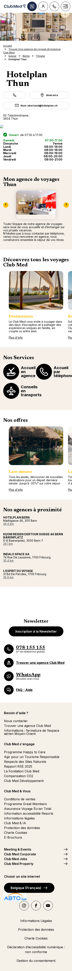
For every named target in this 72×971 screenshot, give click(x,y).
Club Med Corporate (20, 854)
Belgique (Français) (26, 888)
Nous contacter (16, 721)
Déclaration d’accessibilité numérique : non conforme (36, 949)
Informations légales (19, 818)
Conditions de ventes (19, 799)
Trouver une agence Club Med (27, 726)
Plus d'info (16, 337)
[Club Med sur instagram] (24, 905)
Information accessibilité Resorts (28, 813)
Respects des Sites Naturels (25, 762)
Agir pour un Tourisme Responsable (31, 757)
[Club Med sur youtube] (48, 905)
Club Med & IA (15, 823)
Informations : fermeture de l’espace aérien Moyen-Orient (31, 732)
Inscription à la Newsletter (36, 631)
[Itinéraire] (36, 126)
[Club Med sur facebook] (36, 905)
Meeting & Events (17, 849)
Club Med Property (18, 863)
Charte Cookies (15, 833)
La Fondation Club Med (21, 771)
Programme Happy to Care (24, 752)
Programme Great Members (25, 804)
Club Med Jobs (15, 859)
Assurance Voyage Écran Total (27, 809)
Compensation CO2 (18, 776)
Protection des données (22, 828)
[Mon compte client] (43, 6)
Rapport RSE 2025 (18, 766)
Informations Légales (36, 921)
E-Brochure (13, 837)
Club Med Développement (24, 781)
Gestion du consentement (36, 961)
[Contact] (54, 6)
